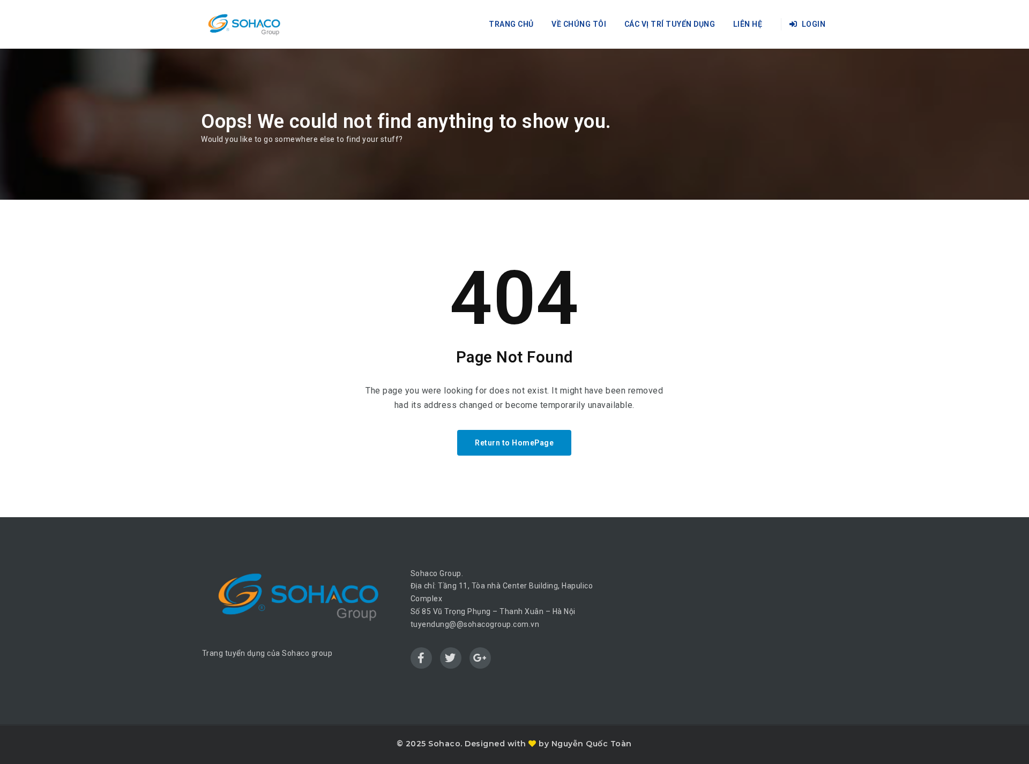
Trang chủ (511, 24)
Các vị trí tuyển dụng (669, 24)
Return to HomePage (514, 442)
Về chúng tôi (578, 24)
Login (812, 24)
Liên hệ (748, 24)
